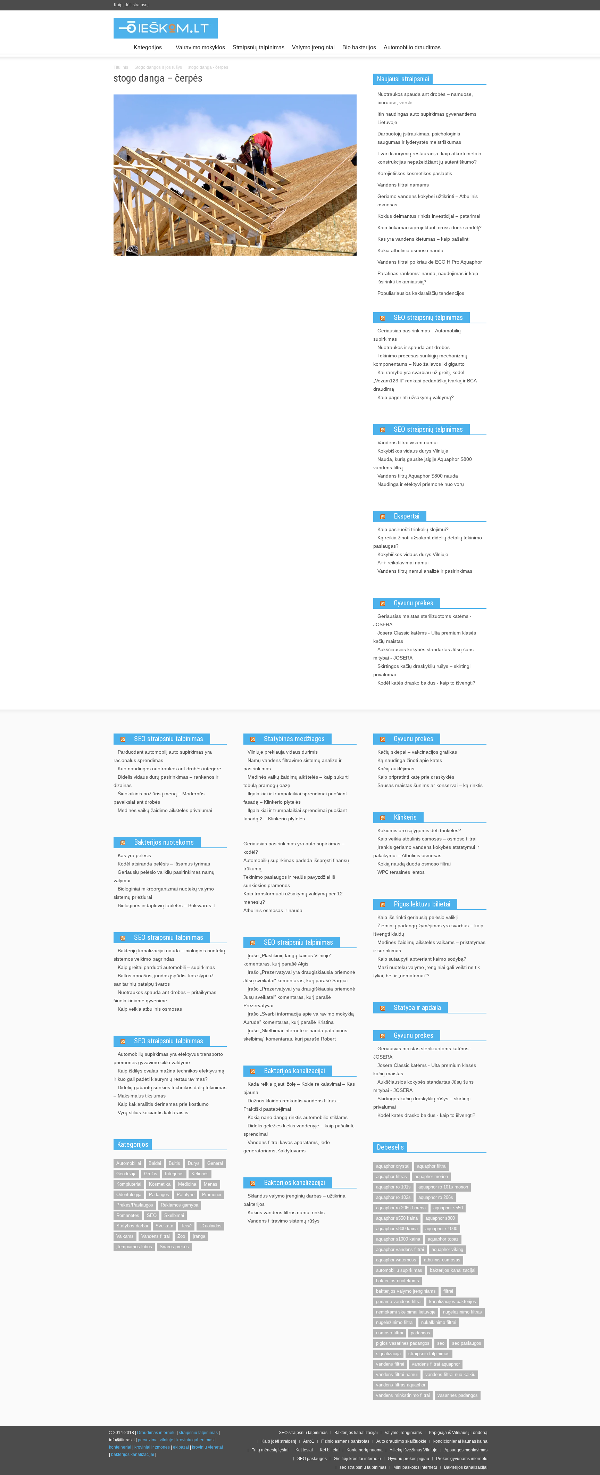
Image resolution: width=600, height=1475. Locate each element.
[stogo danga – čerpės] (235, 176)
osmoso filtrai (389, 1332)
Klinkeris (405, 817)
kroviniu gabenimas (195, 1439)
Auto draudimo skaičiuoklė (401, 1441)
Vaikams (125, 1236)
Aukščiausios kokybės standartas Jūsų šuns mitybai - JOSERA (423, 654)
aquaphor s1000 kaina (398, 1239)
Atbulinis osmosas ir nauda (272, 910)
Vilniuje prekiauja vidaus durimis (283, 752)
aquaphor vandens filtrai (400, 1249)
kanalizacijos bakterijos (452, 1301)
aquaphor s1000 (441, 1228)
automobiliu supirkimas (399, 1270)
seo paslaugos (466, 1343)
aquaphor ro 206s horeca (401, 1207)
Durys (194, 1163)
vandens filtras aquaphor (400, 1384)
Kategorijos (146, 50)
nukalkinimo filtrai (438, 1322)
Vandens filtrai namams (403, 185)
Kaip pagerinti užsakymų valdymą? (415, 397)
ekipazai (181, 1447)
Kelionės (200, 1173)
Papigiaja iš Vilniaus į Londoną (458, 1432)
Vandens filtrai (155, 1236)
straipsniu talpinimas (429, 1353)
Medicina (187, 1184)
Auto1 (308, 1441)
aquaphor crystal (392, 1166)
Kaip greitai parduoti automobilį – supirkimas (166, 967)
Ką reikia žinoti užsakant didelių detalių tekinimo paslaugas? (427, 542)
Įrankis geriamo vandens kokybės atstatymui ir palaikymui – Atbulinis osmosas (426, 851)
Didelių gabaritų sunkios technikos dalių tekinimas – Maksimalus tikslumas (170, 1092)
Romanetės (127, 1215)
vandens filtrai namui (397, 1374)
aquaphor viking (447, 1249)
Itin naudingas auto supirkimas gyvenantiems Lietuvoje (426, 118)
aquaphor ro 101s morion (443, 1187)
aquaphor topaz (443, 1239)
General (215, 1163)
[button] (479, 47)
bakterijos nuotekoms (397, 1280)
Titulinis (121, 67)
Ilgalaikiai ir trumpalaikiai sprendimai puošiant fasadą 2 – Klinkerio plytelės (295, 814)
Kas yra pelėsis (134, 855)
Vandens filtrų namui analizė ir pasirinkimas (424, 571)
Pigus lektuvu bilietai (422, 904)
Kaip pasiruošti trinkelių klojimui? (413, 529)
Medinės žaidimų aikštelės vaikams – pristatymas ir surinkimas (429, 946)
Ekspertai (406, 516)
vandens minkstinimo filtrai (403, 1395)
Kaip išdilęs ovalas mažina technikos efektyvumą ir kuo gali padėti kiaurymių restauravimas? (169, 1075)
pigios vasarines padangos (403, 1343)
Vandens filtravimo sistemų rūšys (283, 1221)
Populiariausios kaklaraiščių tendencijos (420, 293)
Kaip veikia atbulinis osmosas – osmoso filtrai (426, 839)
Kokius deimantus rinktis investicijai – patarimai (428, 216)
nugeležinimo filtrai (395, 1322)
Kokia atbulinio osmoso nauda (410, 250)
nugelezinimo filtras (462, 1312)
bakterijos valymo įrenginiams (406, 1291)
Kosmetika (159, 1184)
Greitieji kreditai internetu (357, 1458)
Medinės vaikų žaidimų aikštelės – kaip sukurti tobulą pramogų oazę (296, 781)
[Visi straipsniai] (122, 48)
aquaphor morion (431, 1176)
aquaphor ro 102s (393, 1197)
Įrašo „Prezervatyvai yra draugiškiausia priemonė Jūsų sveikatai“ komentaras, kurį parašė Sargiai (299, 976)
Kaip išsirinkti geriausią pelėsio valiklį (417, 917)
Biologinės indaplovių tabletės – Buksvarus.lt (166, 905)
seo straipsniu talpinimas (363, 1467)
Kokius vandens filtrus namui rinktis (286, 1212)
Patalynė (185, 1194)
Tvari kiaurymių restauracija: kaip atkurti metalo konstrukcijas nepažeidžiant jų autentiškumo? (429, 158)
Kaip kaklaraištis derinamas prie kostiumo (163, 1104)
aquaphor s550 (448, 1207)
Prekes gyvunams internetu (462, 1458)
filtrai (448, 1291)
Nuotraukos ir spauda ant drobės (413, 347)
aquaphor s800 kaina (397, 1228)
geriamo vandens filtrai (399, 1301)
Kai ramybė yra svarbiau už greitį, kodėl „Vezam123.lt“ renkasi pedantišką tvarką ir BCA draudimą (424, 381)
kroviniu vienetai (207, 1447)
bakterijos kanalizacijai (452, 1270)
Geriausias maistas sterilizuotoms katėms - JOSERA (422, 620)
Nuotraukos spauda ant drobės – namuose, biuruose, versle (425, 98)
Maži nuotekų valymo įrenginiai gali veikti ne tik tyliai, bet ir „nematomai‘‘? (426, 971)
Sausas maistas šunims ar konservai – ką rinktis (430, 785)
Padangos (159, 1194)
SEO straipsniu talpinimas (168, 739)
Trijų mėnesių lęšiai (270, 1450)
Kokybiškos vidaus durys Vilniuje (412, 451)
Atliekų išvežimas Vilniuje (414, 1450)
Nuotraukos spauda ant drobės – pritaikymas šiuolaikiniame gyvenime (165, 996)
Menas (210, 1184)
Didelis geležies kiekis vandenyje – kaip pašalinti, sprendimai (299, 1130)
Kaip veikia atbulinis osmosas (150, 1009)
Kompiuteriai (128, 1184)
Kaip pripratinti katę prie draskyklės (415, 777)
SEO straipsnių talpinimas (428, 317)
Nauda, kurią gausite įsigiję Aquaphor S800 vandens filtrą (422, 463)
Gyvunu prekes (413, 603)
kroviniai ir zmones (152, 1447)
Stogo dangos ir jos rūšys (158, 67)
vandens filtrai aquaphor (436, 1364)
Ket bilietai (330, 1450)
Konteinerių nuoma (365, 1450)
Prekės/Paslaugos (134, 1205)
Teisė (186, 1225)
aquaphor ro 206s (435, 1197)
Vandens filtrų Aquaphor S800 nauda (417, 476)
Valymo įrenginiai (313, 47)
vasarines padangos (458, 1395)
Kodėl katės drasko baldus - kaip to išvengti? (426, 683)
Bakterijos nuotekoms (164, 842)
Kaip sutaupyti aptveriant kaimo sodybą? (421, 959)
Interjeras (174, 1173)
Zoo (181, 1236)
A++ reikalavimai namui (402, 562)
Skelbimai (174, 1215)
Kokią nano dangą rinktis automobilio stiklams (298, 1117)
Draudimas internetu (156, 1432)
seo (440, 1343)
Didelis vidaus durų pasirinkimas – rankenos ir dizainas (166, 781)
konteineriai (120, 1447)
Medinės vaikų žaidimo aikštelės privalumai (165, 810)
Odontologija (128, 1194)
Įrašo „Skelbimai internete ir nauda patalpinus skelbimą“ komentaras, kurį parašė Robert (295, 1035)
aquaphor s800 (440, 1218)
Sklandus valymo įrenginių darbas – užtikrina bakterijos (294, 1200)
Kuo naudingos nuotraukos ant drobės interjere (169, 768)
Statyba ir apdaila (417, 1007)
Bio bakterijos (359, 47)
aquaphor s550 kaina (397, 1218)
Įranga (199, 1236)
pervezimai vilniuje (155, 1439)
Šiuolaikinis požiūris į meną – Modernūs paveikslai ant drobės (159, 798)
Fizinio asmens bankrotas (345, 1441)
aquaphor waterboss (396, 1259)
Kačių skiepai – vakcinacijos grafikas (417, 752)
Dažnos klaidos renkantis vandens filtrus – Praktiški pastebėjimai (291, 1105)
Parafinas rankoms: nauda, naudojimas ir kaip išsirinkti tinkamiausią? (427, 277)
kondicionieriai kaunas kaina (460, 1441)
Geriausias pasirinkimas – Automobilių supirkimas (417, 335)
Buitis (174, 1163)
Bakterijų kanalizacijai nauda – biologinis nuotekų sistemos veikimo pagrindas (169, 955)
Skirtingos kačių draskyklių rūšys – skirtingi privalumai (421, 670)
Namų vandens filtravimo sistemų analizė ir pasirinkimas (292, 764)
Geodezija (126, 1173)
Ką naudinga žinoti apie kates (409, 760)
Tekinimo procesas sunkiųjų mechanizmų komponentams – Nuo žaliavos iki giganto (420, 360)
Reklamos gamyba (179, 1205)
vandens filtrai (390, 1364)
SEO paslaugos (312, 1458)
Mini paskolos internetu (415, 1467)
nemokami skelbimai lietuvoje (405, 1312)
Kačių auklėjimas (395, 768)
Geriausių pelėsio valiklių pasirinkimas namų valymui (164, 876)
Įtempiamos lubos (134, 1246)
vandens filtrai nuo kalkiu (450, 1374)
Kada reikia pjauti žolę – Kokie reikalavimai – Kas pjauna (299, 1088)
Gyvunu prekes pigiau (408, 1458)
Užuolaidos (210, 1225)
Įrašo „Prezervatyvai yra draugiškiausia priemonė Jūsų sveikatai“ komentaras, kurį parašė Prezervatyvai (299, 997)
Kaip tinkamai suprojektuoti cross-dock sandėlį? (429, 227)
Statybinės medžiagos (294, 739)
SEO (152, 1215)
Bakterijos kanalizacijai (294, 1071)
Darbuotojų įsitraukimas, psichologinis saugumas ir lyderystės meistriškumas (419, 138)
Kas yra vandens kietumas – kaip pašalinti (423, 239)
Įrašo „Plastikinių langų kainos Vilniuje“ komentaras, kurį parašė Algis (287, 960)
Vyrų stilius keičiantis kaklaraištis (153, 1112)
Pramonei (211, 1194)
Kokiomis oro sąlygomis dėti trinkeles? (419, 830)
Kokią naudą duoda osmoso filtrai (414, 864)
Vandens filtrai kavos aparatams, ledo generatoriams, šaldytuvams (286, 1146)
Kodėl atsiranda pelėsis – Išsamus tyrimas (164, 864)
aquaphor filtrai (432, 1166)
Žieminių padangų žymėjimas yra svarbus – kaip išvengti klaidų (428, 930)
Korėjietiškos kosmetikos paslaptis (414, 173)
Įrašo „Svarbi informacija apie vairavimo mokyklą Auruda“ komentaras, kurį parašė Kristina (298, 1018)
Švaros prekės (174, 1246)
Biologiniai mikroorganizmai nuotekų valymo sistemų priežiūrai (164, 893)
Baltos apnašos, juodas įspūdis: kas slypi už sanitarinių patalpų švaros (164, 980)
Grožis (150, 1173)
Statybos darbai (132, 1225)
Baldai (155, 1163)
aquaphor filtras (391, 1176)
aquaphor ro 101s (393, 1187)
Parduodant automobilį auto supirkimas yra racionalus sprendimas (163, 756)
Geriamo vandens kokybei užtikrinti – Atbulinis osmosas (427, 200)
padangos (420, 1332)
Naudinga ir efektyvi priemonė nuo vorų (420, 484)
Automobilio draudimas (412, 47)
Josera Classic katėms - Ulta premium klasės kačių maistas (424, 637)
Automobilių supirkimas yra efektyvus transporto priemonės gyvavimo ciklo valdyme (168, 1058)
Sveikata (164, 1225)
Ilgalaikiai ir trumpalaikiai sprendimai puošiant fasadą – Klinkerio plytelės (295, 798)
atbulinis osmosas (442, 1259)
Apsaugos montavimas (466, 1450)
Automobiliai (128, 1163)
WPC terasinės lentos (401, 872)
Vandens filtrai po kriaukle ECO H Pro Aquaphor (429, 262)
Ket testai (304, 1450)
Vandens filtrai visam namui (407, 442)
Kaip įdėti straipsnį (131, 4)
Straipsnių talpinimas (258, 47)
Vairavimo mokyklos (200, 47)
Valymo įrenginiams (403, 1432)
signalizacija (388, 1353)
